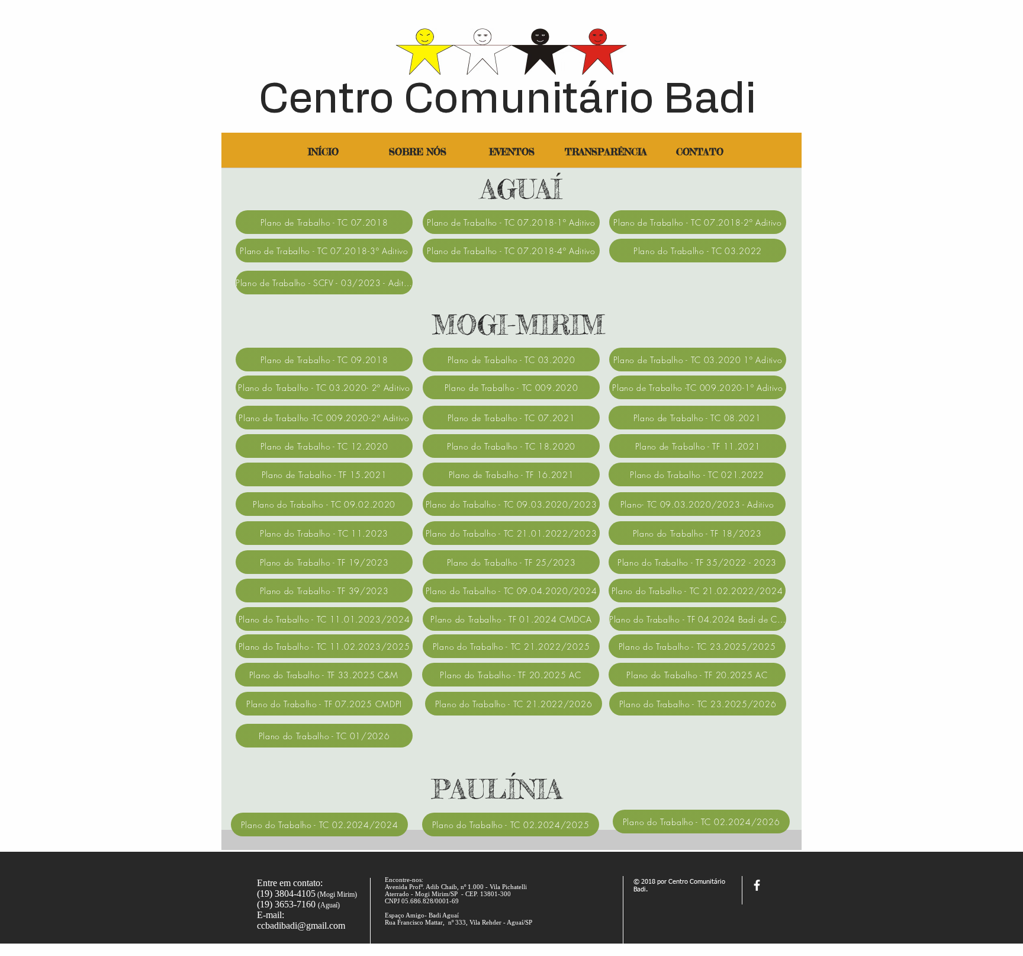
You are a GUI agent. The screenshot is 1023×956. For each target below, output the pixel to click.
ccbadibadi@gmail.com (301, 925)
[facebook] (756, 885)
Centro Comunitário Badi (507, 100)
